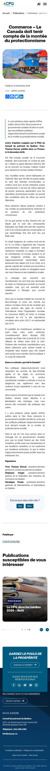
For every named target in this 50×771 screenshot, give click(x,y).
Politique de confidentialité (34, 750)
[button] (41, 629)
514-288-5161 (14, 729)
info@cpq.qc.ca (10, 734)
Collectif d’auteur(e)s (11, 541)
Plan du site (33, 755)
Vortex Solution (30, 768)
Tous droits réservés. (40, 766)
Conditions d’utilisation (13, 750)
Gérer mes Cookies (20, 755)
